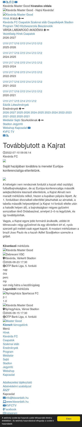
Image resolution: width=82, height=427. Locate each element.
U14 (28, 43)
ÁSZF (6, 390)
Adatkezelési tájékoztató (17, 382)
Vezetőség (9, 34)
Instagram (11, 413)
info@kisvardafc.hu (17, 398)
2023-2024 (51, 112)
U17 (11, 43)
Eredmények (10, 348)
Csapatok (24, 22)
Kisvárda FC (10, 22)
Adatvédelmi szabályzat (17, 386)
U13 (33, 43)
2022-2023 (65, 112)
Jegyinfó (18, 124)
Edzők (6, 105)
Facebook (10, 409)
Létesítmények (20, 105)
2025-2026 (23, 112)
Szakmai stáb (39, 22)
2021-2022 (9, 116)
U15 (22, 43)
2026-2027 (9, 112)
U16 (16, 43)
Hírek (6, 18)
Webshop (8, 128)
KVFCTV (11, 405)
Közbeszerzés (28, 26)
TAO (16, 26)
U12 (39, 43)
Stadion (68, 22)
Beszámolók (45, 26)
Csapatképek (56, 22)
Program (8, 26)
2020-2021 (23, 116)
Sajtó (17, 120)
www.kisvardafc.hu (17, 401)
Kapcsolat (21, 128)
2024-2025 (37, 112)
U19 (5, 43)
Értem (68, 418)
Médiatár (8, 120)
